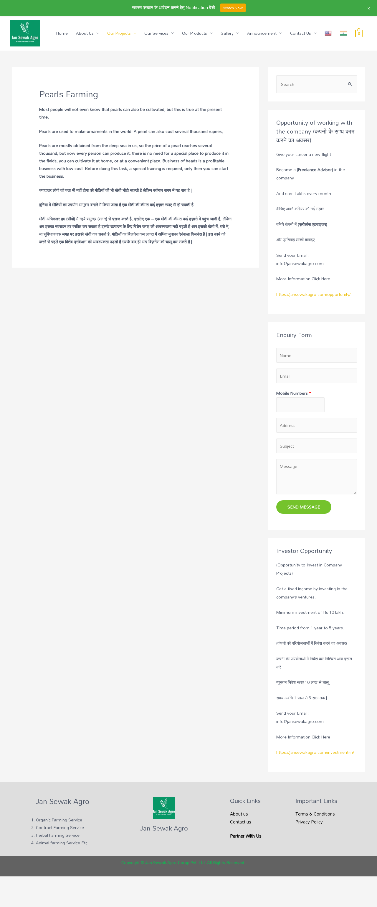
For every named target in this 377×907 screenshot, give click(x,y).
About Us (85, 33)
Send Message (303, 507)
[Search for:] (316, 84)
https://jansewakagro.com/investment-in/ (315, 752)
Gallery (227, 33)
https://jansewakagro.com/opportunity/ (313, 294)
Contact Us (300, 33)
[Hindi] (343, 33)
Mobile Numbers (293, 393)
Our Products (194, 33)
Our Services (156, 33)
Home (62, 33)
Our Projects (119, 33)
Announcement (262, 33)
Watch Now (233, 7)
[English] (328, 33)
